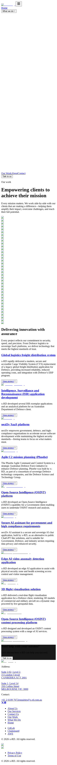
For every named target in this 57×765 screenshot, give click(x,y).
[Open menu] (19, 3)
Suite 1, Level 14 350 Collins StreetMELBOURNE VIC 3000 (14, 686)
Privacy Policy (15, 752)
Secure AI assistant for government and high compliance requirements (26, 524)
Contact (21, 173)
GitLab (11, 728)
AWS (10, 733)
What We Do (14, 719)
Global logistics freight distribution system (28, 355)
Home (4, 7)
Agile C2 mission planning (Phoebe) (24, 457)
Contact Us (13, 714)
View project (8, 381)
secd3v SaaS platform (15, 424)
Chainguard (13, 731)
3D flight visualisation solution (21, 589)
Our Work (6, 173)
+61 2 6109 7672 (10, 700)
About (14, 173)
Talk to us (7, 176)
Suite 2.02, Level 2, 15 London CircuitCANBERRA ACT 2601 (14, 675)
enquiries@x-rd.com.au (30, 700)
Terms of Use (14, 755)
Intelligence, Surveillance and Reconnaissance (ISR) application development (23, 394)
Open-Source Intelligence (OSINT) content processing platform (23, 620)
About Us (12, 708)
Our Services (14, 711)
